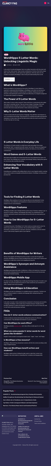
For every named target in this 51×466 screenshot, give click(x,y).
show (12, 79)
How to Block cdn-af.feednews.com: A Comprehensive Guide (19, 400)
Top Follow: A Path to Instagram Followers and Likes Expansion (20, 402)
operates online (18, 326)
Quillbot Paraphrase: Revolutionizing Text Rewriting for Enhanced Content (23, 397)
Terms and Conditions (40, 423)
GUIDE (6, 54)
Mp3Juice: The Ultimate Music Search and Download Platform (20, 405)
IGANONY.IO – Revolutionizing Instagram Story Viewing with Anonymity (22, 394)
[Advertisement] (25, 15)
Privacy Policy (38, 421)
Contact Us (37, 419)
